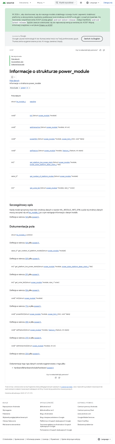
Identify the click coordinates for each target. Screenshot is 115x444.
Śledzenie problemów (85, 425)
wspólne (33, 102)
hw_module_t (21, 102)
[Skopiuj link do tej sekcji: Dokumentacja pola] (37, 226)
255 (27, 322)
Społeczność (19, 439)
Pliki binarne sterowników (11, 425)
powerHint (34, 139)
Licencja (45, 439)
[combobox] (66, 3)
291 (27, 274)
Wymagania (7, 410)
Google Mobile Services (86, 417)
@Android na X (45, 407)
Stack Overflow (83, 421)
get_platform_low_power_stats (41, 162)
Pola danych (14, 81)
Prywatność (55, 439)
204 (27, 354)
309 (27, 259)
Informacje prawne (33, 439)
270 (27, 338)
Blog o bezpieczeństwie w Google (52, 417)
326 (27, 290)
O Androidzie (7, 439)
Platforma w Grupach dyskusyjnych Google (55, 421)
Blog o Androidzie (46, 414)
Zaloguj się (108, 3)
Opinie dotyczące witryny (70, 439)
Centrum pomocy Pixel (86, 410)
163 (26, 217)
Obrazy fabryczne (9, 421)
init (31, 116)
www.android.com (84, 414)
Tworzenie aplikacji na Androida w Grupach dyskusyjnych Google (55, 425)
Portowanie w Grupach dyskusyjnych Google (56, 430)
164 (27, 243)
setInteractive (35, 127)
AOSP (11, 50)
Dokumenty (23, 3)
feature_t (66, 151)
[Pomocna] (100, 50)
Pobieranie (6, 414)
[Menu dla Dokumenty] (31, 2)
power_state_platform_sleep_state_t (43, 165)
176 (27, 306)
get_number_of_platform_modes (42, 176)
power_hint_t (67, 139)
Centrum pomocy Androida (87, 407)
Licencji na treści (66, 387)
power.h (25, 88)
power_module (44, 116)
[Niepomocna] (103, 50)
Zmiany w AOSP (45, 25)
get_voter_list (35, 188)
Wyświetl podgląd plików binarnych (15, 417)
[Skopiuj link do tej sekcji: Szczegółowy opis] (36, 205)
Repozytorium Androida (11, 407)
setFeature (34, 151)
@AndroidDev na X (47, 410)
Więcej (40, 3)
